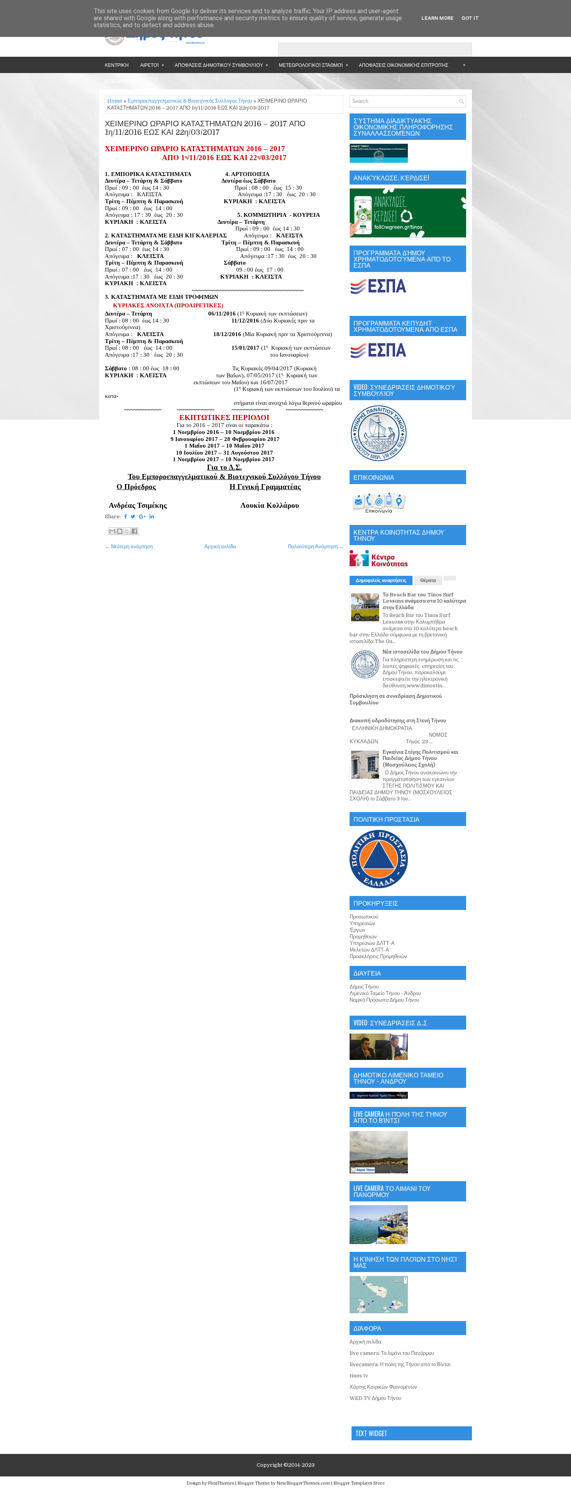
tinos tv (359, 1376)
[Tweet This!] (133, 516)
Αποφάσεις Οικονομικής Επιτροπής (403, 64)
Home (114, 101)
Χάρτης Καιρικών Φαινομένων (383, 1387)
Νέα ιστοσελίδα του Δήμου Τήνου (423, 652)
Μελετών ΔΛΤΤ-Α (369, 950)
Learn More (437, 18)
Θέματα (428, 580)
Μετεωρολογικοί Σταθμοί (313, 64)
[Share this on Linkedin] (152, 516)
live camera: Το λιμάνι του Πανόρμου (392, 1353)
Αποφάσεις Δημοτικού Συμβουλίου (221, 64)
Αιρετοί (152, 64)
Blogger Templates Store (359, 1483)
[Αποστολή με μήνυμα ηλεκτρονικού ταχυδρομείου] (112, 531)
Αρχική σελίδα (220, 546)
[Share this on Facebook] (125, 516)
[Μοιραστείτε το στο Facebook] (134, 531)
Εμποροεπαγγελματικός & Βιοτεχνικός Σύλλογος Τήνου (190, 101)
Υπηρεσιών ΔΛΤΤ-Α (372, 943)
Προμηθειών (363, 936)
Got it (470, 18)
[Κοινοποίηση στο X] (127, 531)
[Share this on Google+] (142, 516)
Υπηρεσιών (362, 923)
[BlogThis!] (120, 531)
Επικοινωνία (120, 81)
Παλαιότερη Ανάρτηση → (316, 546)
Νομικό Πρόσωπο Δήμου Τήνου (384, 1000)
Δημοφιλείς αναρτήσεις (381, 580)
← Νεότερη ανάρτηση (129, 546)
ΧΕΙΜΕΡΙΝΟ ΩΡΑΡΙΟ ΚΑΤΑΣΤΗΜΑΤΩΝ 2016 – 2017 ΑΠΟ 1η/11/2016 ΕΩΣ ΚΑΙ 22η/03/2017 (205, 128)
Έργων (358, 930)
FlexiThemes (221, 1483)
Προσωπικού (364, 917)
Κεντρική (117, 64)
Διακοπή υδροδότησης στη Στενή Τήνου (398, 720)
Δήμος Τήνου (364, 987)
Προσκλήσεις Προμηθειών (378, 956)
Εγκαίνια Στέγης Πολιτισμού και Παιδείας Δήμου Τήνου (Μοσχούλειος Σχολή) (420, 758)
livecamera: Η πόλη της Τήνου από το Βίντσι (400, 1364)
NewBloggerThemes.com (303, 1483)
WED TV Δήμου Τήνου (375, 1398)
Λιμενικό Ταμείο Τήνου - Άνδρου (385, 993)
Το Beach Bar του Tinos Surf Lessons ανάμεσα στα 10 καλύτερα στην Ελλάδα (424, 601)
